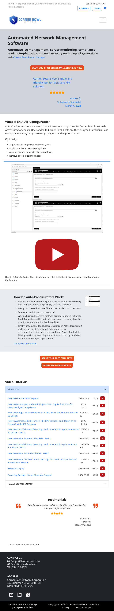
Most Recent (14, 389)
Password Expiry (16, 468)
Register (84, 8)
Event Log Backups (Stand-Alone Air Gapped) (30, 475)
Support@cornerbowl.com (26, 561)
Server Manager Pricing (57, 365)
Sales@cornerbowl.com (24, 564)
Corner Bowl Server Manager (29, 57)
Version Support (84, 607)
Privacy (65, 607)
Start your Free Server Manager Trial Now (57, 67)
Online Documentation (25, 343)
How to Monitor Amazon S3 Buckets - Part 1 (29, 438)
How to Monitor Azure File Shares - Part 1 (28, 453)
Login (97, 8)
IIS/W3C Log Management (20, 483)
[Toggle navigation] (102, 20)
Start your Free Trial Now (57, 358)
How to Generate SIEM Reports (23, 398)
